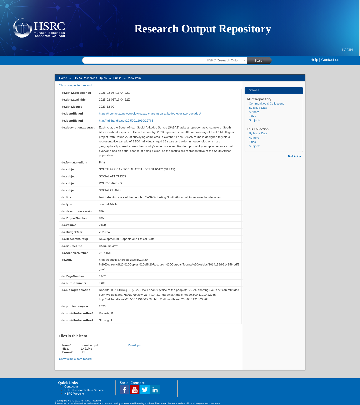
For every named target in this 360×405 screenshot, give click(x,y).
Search (259, 60)
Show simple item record (75, 85)
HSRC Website (74, 393)
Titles (252, 116)
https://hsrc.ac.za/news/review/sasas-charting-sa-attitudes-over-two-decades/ (150, 113)
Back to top (294, 156)
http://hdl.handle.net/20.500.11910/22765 (126, 120)
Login (347, 50)
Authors (254, 111)
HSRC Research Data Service (84, 390)
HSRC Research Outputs (90, 78)
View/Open (135, 345)
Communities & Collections (266, 103)
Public (117, 78)
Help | (315, 60)
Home (63, 78)
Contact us (330, 60)
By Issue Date (258, 107)
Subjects (254, 120)
